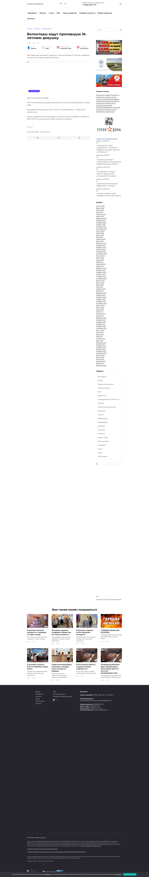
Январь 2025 (100, 245)
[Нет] (147, 874)
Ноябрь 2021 (100, 324)
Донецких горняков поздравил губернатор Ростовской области (61, 632)
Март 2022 (100, 316)
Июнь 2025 (100, 235)
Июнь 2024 (100, 260)
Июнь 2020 (100, 359)
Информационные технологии (108, 399)
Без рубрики (102, 376)
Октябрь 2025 (101, 227)
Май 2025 (99, 237)
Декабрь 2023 (101, 272)
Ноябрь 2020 (101, 349)
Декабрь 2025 (101, 222)
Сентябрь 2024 (101, 254)
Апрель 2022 (100, 314)
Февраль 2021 (101, 343)
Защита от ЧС (102, 395)
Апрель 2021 (100, 338)
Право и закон (103, 437)
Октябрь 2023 (101, 276)
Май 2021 (99, 336)
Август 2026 (100, 206)
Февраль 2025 (101, 243)
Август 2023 (100, 280)
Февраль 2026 (101, 218)
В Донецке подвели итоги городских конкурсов (84, 632)
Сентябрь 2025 (101, 229)
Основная (101, 430)
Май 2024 (99, 262)
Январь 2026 (100, 220)
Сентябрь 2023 (101, 278)
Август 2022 (100, 305)
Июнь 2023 (100, 285)
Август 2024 (100, 256)
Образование (102, 418)
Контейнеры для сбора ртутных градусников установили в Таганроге (106, 174)
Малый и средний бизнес (107, 407)
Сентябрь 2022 (101, 303)
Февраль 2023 (101, 293)
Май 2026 (99, 212)
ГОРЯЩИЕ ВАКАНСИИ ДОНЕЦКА (108, 107)
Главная (37, 692)
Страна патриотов (70, 13)
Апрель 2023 (100, 289)
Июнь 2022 (100, 309)
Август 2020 (100, 355)
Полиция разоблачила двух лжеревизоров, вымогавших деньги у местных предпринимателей (110, 669)
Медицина (101, 411)
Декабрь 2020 (101, 347)
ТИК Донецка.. (103, 456)
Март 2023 (100, 291)
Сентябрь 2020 (101, 353)
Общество (101, 426)
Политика (101, 433)
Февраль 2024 (101, 268)
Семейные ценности (87, 13)
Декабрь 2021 (101, 322)
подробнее (47, 874)
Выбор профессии (105, 13)
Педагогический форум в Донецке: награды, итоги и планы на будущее (62, 668)
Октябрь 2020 (101, 351)
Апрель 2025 (100, 239)
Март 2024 (100, 266)
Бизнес (100, 380)
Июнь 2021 (100, 334)
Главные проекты (104, 388)
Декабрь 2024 (101, 247)
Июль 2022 (100, 307)
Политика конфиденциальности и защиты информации (42, 848)
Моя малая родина (59, 694)
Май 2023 (99, 287)
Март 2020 (100, 363)
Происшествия (34, 91)
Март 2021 (99, 340)
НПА (58, 13)
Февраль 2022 (101, 318)
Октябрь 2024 (101, 251)
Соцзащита (102, 445)
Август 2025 (100, 231)
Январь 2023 (100, 295)
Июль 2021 (100, 332)
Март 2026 (99, 216)
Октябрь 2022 (101, 301)
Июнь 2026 (100, 210)
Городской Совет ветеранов (62, 696)
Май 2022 (99, 311)
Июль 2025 (100, 233)
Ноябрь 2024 (100, 249)
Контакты (31, 18)
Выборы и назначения (105, 384)
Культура (101, 403)
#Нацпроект (32, 13)
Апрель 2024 (100, 264)
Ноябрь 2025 (100, 225)
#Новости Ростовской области (107, 139)
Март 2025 (99, 241)
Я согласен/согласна (130, 874)
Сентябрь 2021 (101, 328)
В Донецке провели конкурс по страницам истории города (36, 632)
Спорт (100, 449)
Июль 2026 (100, 208)
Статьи (51, 13)
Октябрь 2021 (101, 326)
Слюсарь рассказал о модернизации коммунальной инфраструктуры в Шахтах (108, 162)
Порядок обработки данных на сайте (90, 846)
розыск (30, 127)
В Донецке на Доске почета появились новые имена (37, 667)
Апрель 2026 (100, 214)
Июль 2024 (100, 258)
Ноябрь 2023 (100, 274)
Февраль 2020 (101, 365)
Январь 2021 (100, 345)
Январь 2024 (100, 270)
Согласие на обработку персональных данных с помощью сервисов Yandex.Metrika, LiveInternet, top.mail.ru (56, 851)
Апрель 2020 (101, 361)
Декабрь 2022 (101, 297)
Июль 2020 (100, 357)
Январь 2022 (100, 320)
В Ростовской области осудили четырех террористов (85, 667)
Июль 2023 (100, 283)
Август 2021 (100, 330)
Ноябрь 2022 (100, 299)
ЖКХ (99, 392)
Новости (43, 13)
